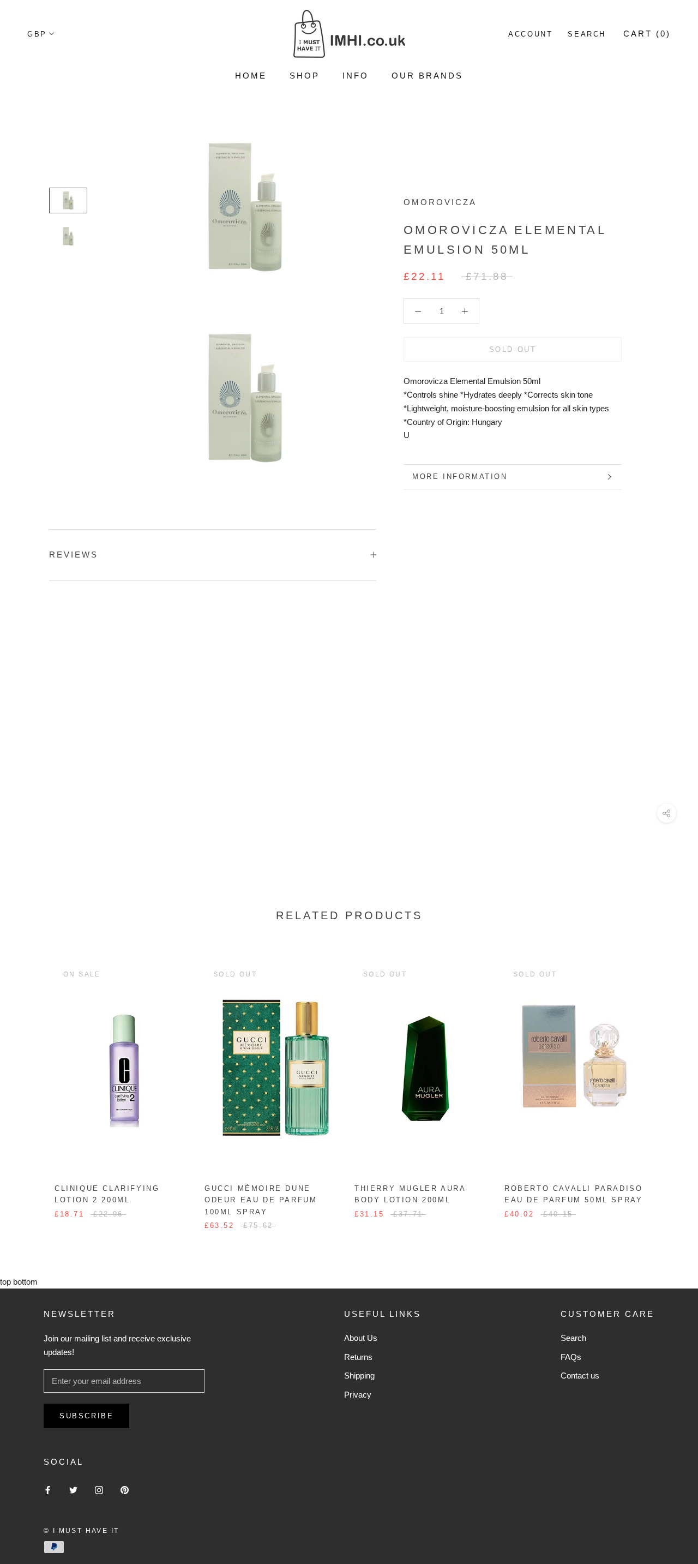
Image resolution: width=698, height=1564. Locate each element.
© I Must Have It (81, 1531)
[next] (664, 1085)
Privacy (357, 1394)
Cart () (647, 33)
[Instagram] (99, 1489)
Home (251, 75)
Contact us (580, 1375)
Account (530, 34)
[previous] (34, 1085)
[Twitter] (73, 1489)
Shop (305, 75)
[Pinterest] (125, 1489)
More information (460, 476)
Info (355, 75)
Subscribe (86, 1416)
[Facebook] (48, 1489)
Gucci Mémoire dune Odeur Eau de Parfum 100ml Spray (260, 1200)
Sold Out (513, 349)
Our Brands (427, 75)
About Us (360, 1338)
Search (587, 34)
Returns (358, 1357)
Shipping (359, 1375)
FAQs (571, 1357)
